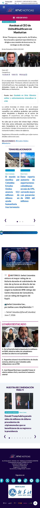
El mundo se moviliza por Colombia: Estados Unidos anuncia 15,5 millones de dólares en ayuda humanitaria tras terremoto (12, 191)
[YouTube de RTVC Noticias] (19, 481)
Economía (25, 170)
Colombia (10, 170)
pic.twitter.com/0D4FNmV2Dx (17, 307)
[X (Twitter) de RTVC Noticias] (7, 481)
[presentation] (5, 219)
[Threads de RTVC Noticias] (37, 481)
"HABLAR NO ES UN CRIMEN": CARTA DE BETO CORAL (20, 1)
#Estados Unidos (22, 141)
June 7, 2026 (9, 315)
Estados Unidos (9, 22)
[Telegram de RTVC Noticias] (31, 481)
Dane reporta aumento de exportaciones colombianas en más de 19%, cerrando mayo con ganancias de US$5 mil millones (28, 188)
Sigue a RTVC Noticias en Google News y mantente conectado (20, 232)
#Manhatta (6, 143)
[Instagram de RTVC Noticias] (13, 481)
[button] (17, 222)
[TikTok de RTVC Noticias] (25, 481)
